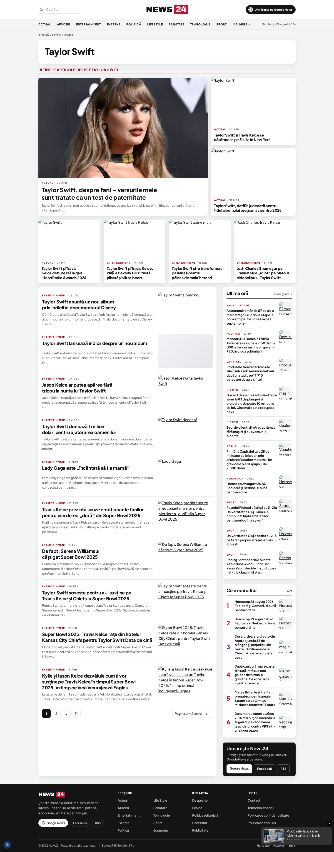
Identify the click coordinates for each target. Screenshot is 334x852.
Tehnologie (200, 24)
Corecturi (199, 823)
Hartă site (263, 845)
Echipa (197, 808)
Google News (239, 768)
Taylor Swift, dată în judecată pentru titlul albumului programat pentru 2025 (248, 208)
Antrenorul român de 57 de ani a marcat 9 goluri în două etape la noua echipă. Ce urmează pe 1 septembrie (250, 316)
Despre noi (200, 800)
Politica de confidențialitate (268, 815)
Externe (113, 24)
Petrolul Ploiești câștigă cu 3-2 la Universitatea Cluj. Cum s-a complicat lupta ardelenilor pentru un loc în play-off (252, 513)
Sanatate (176, 24)
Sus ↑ (292, 845)
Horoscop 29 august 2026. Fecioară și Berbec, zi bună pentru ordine (247, 488)
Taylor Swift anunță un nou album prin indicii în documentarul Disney (79, 304)
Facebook (264, 768)
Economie (161, 830)
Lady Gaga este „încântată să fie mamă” (86, 468)
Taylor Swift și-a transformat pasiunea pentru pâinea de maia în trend (197, 273)
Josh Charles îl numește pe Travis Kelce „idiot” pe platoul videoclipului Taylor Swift (263, 273)
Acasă (43, 35)
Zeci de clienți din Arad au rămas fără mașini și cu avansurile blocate (251, 431)
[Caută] (41, 9)
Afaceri (63, 24)
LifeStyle (155, 24)
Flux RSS (279, 845)
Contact (254, 800)
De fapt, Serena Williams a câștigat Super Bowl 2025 (70, 554)
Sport (221, 24)
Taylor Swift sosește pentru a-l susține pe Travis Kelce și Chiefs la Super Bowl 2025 (86, 595)
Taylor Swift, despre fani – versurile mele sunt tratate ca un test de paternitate (99, 193)
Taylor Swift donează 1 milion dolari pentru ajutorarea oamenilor (79, 429)
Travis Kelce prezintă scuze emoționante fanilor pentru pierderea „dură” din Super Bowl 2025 (93, 512)
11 (76, 713)
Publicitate (200, 830)
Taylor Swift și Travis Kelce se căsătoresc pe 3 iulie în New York (242, 137)
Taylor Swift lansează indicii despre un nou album (94, 343)
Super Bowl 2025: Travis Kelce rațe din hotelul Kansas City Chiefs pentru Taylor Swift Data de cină (97, 637)
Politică (133, 24)
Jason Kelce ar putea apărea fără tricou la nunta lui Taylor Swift (77, 387)
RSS (283, 768)
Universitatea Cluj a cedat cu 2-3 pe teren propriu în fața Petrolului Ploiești (252, 540)
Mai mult (241, 24)
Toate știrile (283, 294)
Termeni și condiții (261, 808)
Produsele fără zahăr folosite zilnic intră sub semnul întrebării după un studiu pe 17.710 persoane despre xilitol (250, 373)
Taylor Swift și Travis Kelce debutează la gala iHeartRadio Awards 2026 (64, 273)
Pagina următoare (191, 713)
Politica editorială (205, 815)
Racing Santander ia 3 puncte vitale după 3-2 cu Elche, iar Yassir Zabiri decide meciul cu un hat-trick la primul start (251, 566)
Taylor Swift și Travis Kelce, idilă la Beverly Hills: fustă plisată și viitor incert (130, 273)
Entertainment (88, 24)
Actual (44, 24)
